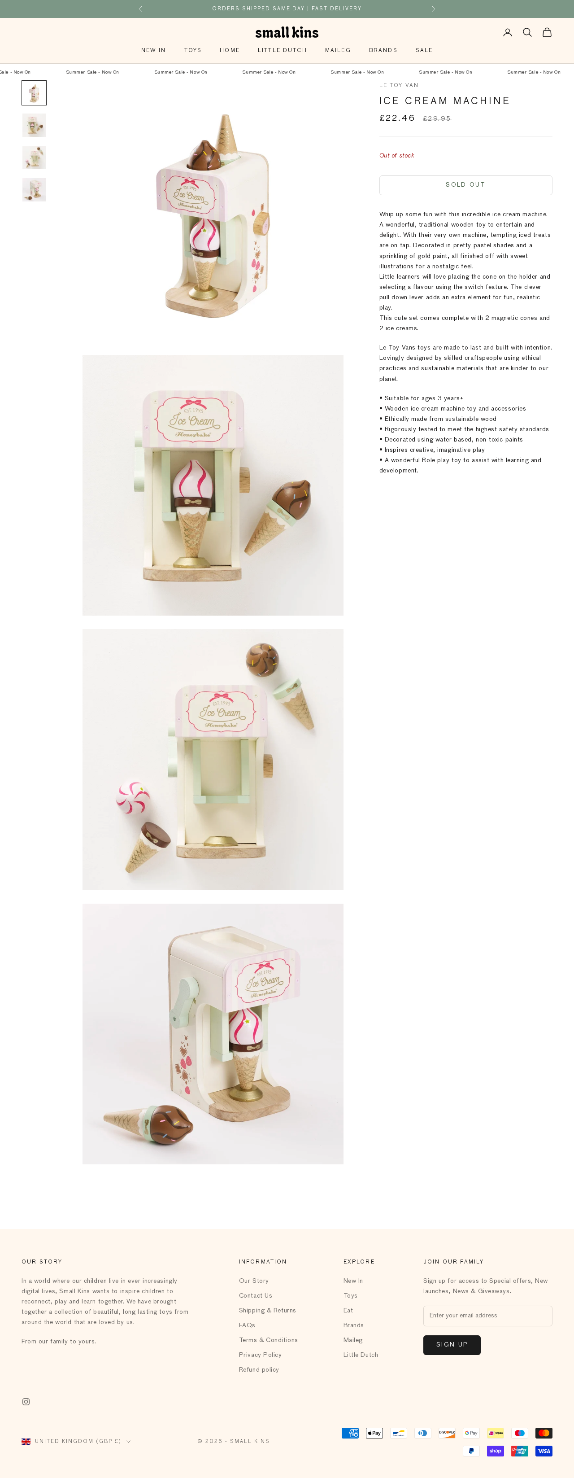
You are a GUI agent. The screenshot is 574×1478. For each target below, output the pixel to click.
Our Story (254, 1281)
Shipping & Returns (267, 1310)
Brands (383, 50)
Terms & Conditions (268, 1340)
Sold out (466, 185)
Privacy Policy (260, 1355)
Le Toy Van (399, 85)
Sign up (452, 1345)
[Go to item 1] (34, 92)
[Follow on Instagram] (26, 1401)
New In (153, 50)
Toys (193, 50)
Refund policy (259, 1370)
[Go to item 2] (34, 125)
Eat (348, 1310)
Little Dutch (282, 50)
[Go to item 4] (34, 189)
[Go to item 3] (34, 157)
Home (230, 50)
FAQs (247, 1325)
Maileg (338, 50)
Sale (424, 50)
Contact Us (256, 1296)
